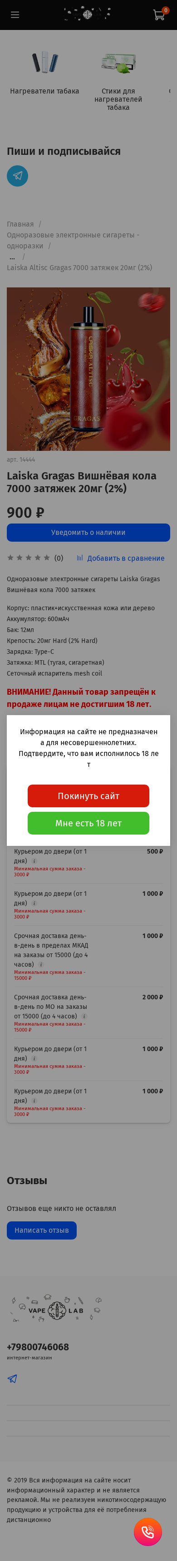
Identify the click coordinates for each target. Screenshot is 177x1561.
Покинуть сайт (88, 795)
